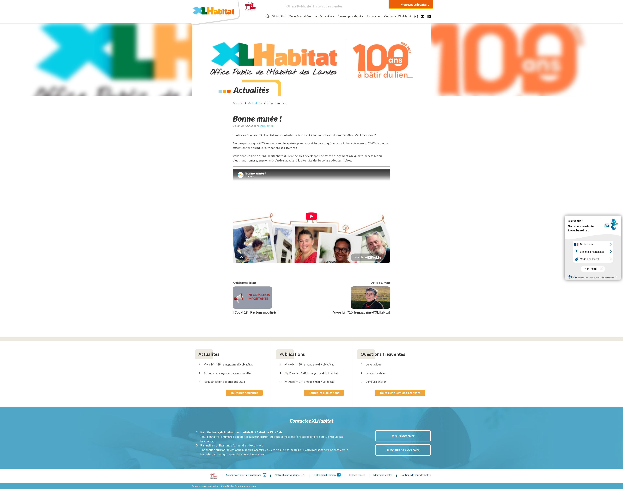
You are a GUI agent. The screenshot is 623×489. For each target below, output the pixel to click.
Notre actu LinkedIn (324, 474)
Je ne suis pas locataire (403, 450)
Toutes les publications (324, 393)
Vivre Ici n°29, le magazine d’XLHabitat (228, 364)
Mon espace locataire (415, 4)
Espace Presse (357, 474)
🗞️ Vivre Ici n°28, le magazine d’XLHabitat (311, 373)
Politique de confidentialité (416, 474)
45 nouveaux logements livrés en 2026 (228, 373)
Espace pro (374, 16)
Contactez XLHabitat (397, 16)
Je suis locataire (324, 16)
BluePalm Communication (243, 485)
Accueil (267, 16)
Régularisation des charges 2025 (224, 381)
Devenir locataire (300, 16)
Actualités (255, 103)
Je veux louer (374, 364)
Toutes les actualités (244, 393)
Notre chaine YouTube (287, 474)
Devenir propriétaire (350, 16)
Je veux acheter (376, 381)
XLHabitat (279, 16)
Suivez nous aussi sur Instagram (243, 474)
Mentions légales (382, 474)
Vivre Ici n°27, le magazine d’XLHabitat (309, 381)
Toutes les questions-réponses (400, 393)
